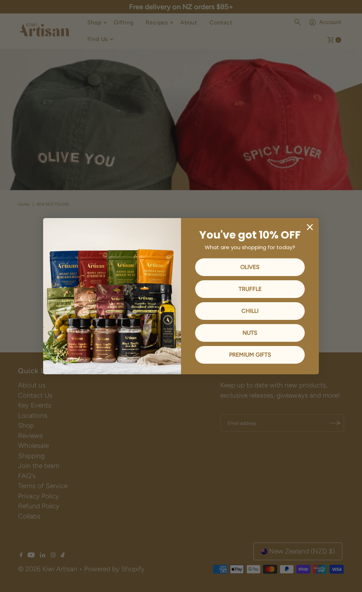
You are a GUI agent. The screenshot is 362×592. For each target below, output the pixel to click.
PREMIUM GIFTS (250, 354)
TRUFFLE (250, 289)
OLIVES (249, 267)
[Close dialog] (310, 227)
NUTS (250, 332)
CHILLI (249, 310)
